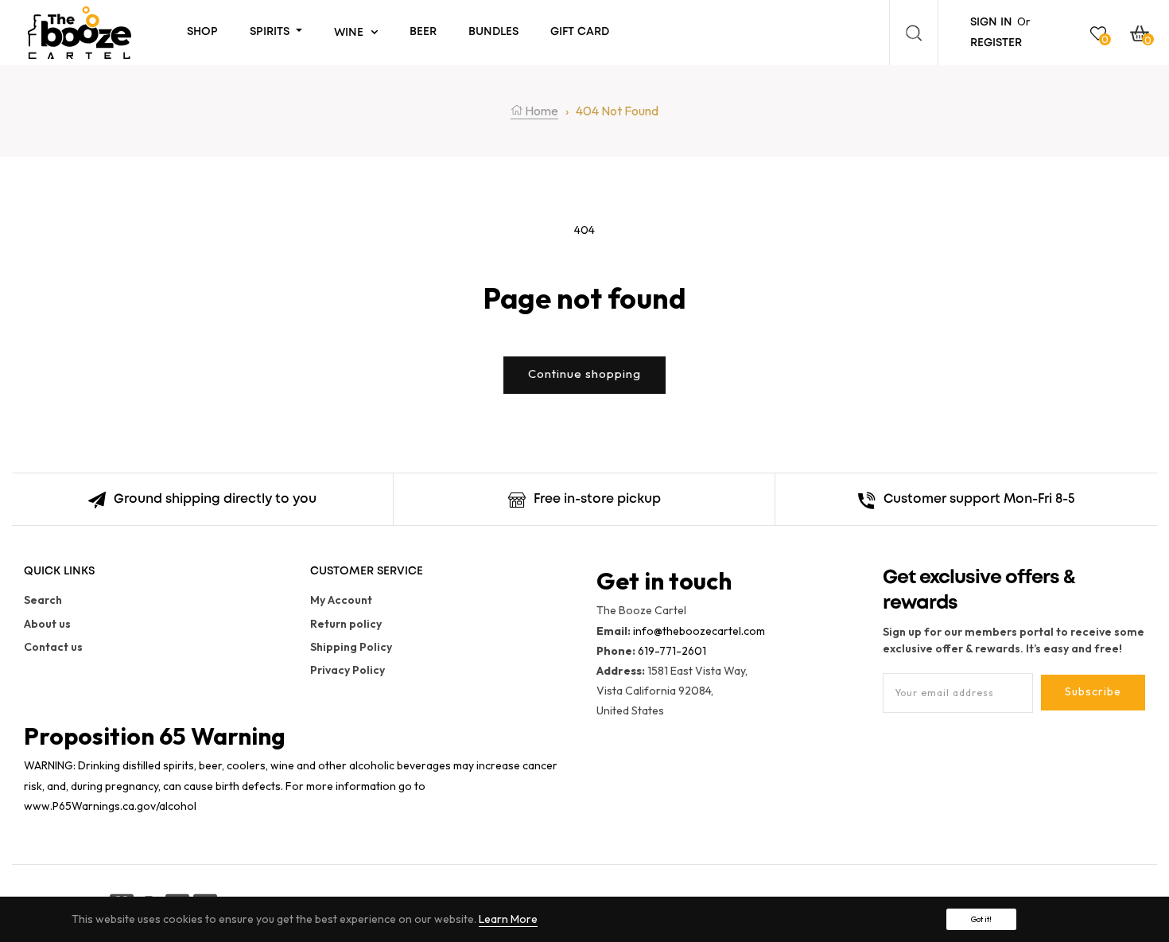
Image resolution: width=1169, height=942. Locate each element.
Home (540, 111)
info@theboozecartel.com (699, 631)
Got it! (981, 919)
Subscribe (1093, 691)
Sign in (991, 22)
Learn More (508, 919)
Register (996, 43)
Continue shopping (584, 373)
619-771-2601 (672, 651)
